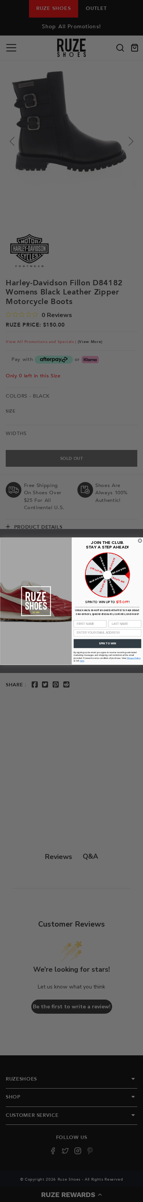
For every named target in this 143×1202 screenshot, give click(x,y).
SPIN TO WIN (107, 643)
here (82, 661)
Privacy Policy (133, 658)
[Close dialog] (139, 540)
